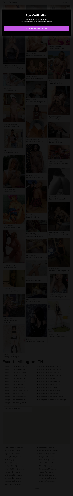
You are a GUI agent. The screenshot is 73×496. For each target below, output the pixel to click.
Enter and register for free (36, 28)
